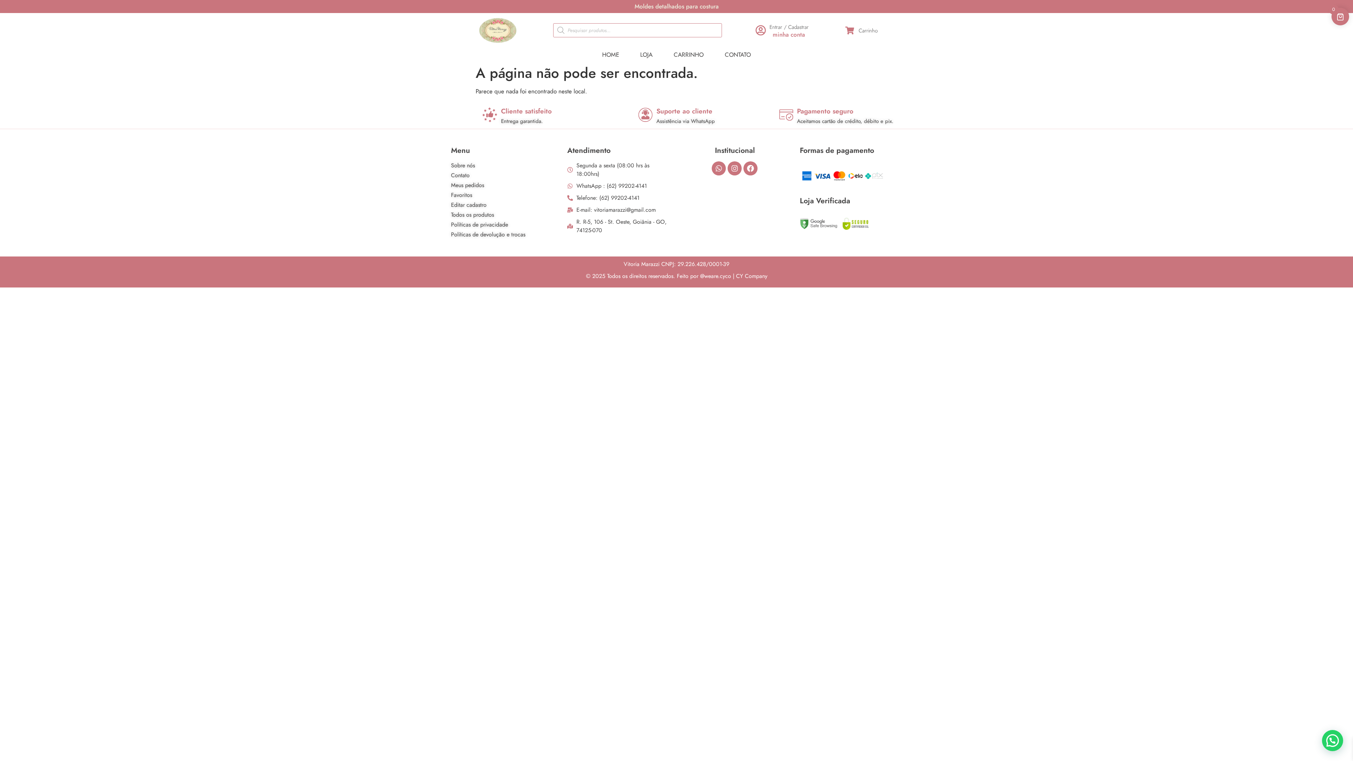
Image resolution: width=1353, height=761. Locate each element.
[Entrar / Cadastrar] (760, 30)
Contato (738, 54)
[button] (1332, 740)
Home (610, 54)
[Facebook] (750, 168)
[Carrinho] (849, 30)
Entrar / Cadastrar (789, 27)
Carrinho (868, 31)
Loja (646, 54)
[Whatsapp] (719, 168)
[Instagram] (735, 168)
